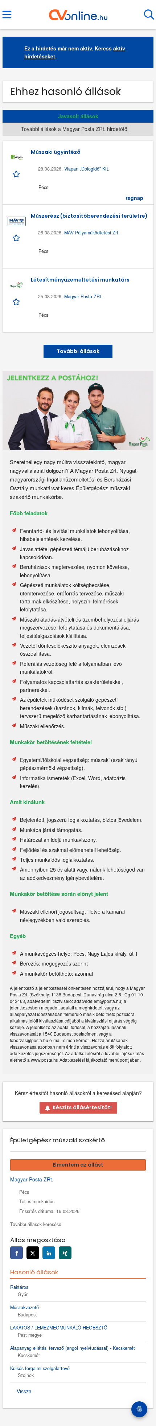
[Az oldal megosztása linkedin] (48, 1252)
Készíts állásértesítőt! (82, 1107)
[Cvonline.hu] (78, 12)
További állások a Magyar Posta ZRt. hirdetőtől (74, 128)
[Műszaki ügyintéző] (17, 157)
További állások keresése (35, 1224)
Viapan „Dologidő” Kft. (87, 168)
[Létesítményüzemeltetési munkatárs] (17, 285)
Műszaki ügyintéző (56, 152)
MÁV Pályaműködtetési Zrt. (92, 232)
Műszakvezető (24, 1307)
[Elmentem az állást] (16, 173)
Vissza (24, 1391)
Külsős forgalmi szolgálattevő (40, 1368)
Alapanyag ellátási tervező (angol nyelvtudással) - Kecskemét (72, 1348)
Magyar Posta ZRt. (83, 296)
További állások (78, 351)
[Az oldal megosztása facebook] (16, 1252)
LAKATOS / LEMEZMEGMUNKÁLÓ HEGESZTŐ (58, 1327)
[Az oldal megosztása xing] (65, 1252)
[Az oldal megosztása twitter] (32, 1252)
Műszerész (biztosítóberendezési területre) (89, 216)
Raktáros (19, 1287)
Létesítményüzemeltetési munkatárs (80, 279)
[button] (142, 52)
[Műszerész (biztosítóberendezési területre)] (17, 221)
